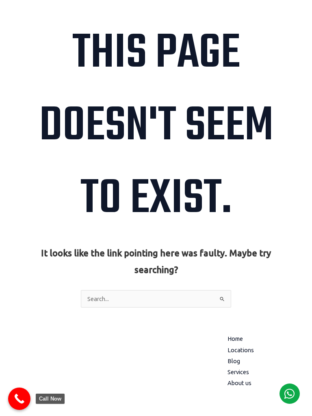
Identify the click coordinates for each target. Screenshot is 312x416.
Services (238, 371)
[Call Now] (19, 399)
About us (239, 382)
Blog (234, 361)
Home (235, 338)
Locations (241, 350)
